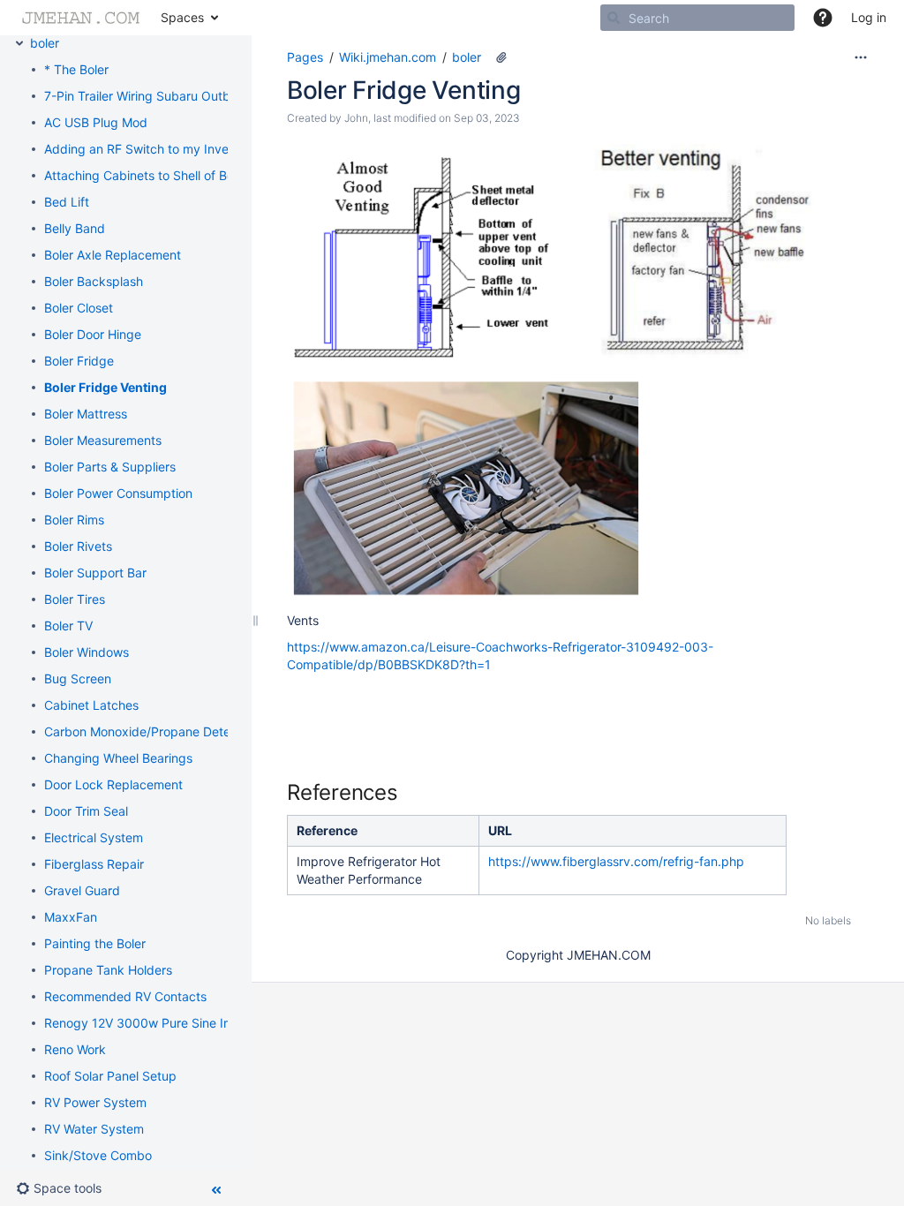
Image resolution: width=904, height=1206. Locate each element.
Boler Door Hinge (92, 334)
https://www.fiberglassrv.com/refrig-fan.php (616, 861)
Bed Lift (66, 201)
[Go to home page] (80, 17)
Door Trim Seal (86, 810)
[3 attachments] (501, 57)
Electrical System (93, 837)
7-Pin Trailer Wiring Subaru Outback (148, 95)
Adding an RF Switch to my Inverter (146, 148)
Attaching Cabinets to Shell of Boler (146, 175)
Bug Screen (77, 678)
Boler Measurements (103, 440)
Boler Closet (78, 307)
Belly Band (74, 228)
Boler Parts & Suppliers (110, 466)
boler (44, 42)
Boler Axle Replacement (112, 254)
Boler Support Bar (95, 572)
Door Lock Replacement (113, 784)
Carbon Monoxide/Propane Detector (148, 731)
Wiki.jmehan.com (387, 56)
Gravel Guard (82, 890)
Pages (305, 56)
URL (500, 830)
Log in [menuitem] (868, 17)
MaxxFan (70, 916)
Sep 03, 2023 (487, 117)
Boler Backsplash (93, 281)
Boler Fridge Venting (105, 387)
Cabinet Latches (91, 704)
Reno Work (75, 1049)
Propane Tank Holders (108, 969)
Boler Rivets (78, 546)
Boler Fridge (79, 360)
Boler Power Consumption (118, 493)
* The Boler (76, 69)
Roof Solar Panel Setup (110, 1075)
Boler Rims (74, 519)
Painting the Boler (95, 943)
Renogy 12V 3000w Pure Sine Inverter (154, 1022)
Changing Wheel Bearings (118, 757)
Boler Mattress (85, 413)
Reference (327, 830)
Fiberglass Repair (94, 863)
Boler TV (68, 625)
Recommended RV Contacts (125, 996)
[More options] (861, 57)
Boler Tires (74, 599)
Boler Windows (86, 652)
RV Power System (95, 1102)
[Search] (613, 18)
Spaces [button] (182, 17)
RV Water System (94, 1128)
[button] (822, 17)
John (356, 117)
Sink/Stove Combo (98, 1155)
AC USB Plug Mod (95, 122)
